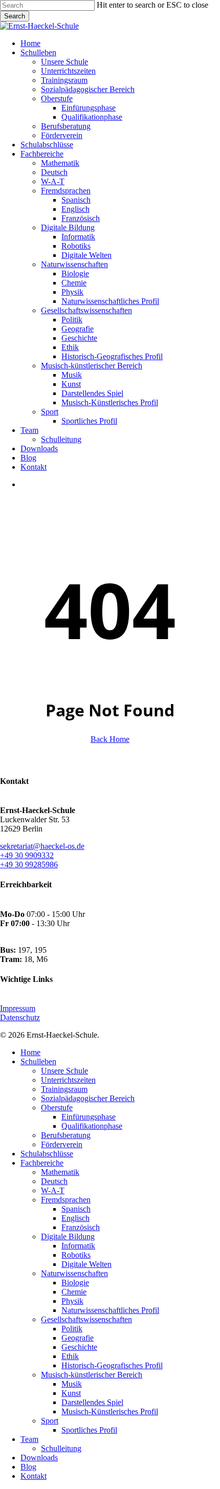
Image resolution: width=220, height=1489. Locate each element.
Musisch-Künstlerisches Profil (109, 1411)
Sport (49, 1420)
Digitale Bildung (68, 1236)
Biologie (75, 1282)
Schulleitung (61, 1448)
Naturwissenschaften (74, 1273)
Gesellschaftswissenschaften (86, 1319)
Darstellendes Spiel (92, 1402)
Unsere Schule (64, 1070)
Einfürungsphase (88, 1116)
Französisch (80, 1227)
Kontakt (33, 1476)
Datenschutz (20, 1017)
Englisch (75, 1218)
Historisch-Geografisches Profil (112, 1365)
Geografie (77, 1337)
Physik (72, 1301)
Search (14, 16)
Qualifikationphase (91, 1126)
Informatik (78, 1245)
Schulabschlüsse (46, 1153)
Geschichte (79, 1347)
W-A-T (52, 1190)
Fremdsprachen (66, 1199)
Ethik (70, 1356)
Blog (28, 1466)
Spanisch (76, 1209)
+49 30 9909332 (27, 855)
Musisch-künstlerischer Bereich (91, 1374)
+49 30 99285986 (29, 864)
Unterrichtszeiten (68, 1080)
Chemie (73, 1291)
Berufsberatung (66, 1135)
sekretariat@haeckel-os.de (42, 846)
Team (29, 1439)
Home (30, 1052)
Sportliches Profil (89, 1430)
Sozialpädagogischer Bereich (88, 1098)
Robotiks (76, 1255)
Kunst (71, 1393)
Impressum (17, 1008)
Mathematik (60, 1172)
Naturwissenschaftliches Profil (110, 1310)
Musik (71, 1383)
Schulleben (38, 1061)
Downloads (39, 1457)
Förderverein (61, 1144)
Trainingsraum (64, 1089)
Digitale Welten (86, 1264)
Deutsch (54, 1181)
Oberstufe (57, 1107)
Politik (71, 1328)
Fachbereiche (41, 1162)
